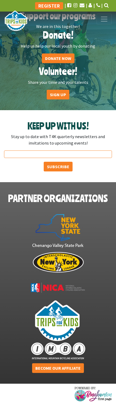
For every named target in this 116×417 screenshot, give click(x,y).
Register (49, 6)
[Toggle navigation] (104, 19)
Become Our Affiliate (58, 368)
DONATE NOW (58, 58)
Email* (58, 153)
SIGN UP (58, 94)
